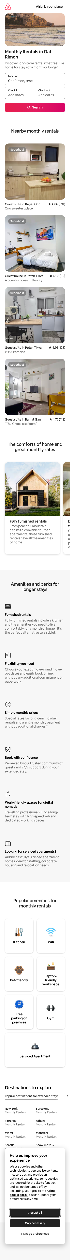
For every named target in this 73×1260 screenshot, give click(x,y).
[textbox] (20, 94)
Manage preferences (35, 1234)
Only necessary (35, 1223)
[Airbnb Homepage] (8, 6)
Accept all (35, 1212)
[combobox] (35, 80)
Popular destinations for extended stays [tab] (31, 1096)
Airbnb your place (49, 6)
